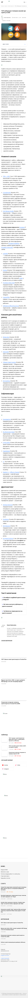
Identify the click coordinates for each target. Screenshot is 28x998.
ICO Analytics (6, 381)
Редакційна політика (5, 878)
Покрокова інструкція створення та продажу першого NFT (17, 753)
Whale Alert (6, 337)
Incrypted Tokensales (7, 247)
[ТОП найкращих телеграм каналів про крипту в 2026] (14, 31)
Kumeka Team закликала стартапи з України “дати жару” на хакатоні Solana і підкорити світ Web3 (13, 903)
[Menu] (2, 2)
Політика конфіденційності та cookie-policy (10, 874)
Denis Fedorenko (7, 17)
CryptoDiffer (6, 297)
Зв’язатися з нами (5, 871)
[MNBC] (14, 2)
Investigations (7, 419)
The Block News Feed (9, 282)
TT (3, 461)
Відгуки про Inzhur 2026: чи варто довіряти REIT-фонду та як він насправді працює (13, 680)
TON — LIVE (6, 176)
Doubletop (6, 519)
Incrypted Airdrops (8, 538)
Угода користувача (5, 876)
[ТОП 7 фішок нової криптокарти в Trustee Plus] (14, 650)
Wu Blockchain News (8, 432)
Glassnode (6, 351)
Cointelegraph (7, 192)
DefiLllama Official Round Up (11, 306)
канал (21, 278)
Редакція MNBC (4, 869)
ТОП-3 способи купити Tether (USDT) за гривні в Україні (17, 746)
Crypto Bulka (6, 442)
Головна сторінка (4, 6)
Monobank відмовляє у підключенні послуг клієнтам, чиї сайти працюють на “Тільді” (13, 896)
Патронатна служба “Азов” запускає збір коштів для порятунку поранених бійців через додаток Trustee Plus (13, 911)
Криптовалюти (11, 6)
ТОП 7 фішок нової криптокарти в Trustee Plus (13, 659)
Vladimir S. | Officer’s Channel (11, 472)
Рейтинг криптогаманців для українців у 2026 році (13, 942)
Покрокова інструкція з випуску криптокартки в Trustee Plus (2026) (10, 702)
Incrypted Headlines (13, 243)
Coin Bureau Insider (8, 211)
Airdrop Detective (8, 505)
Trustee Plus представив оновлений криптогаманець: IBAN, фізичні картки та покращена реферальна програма (13, 888)
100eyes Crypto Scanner (9, 362)
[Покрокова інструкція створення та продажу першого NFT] (4, 754)
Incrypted (22, 227)
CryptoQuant (6, 451)
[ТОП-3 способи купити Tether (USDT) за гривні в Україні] (4, 747)
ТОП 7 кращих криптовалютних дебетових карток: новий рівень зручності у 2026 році (16, 739)
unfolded (5, 253)
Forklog (5, 270)
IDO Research (6, 526)
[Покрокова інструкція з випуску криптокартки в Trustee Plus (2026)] (14, 693)
